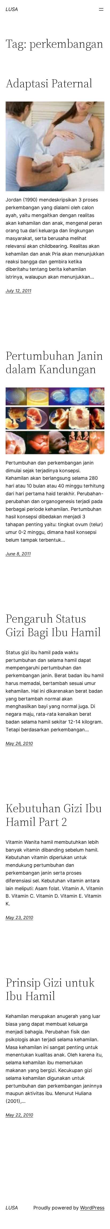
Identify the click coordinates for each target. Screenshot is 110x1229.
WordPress (92, 1208)
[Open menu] (101, 9)
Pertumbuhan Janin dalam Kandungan (54, 362)
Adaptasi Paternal (49, 83)
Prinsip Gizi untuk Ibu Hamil (50, 989)
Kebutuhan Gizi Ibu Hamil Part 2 (54, 815)
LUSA (12, 9)
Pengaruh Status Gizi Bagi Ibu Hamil (53, 625)
